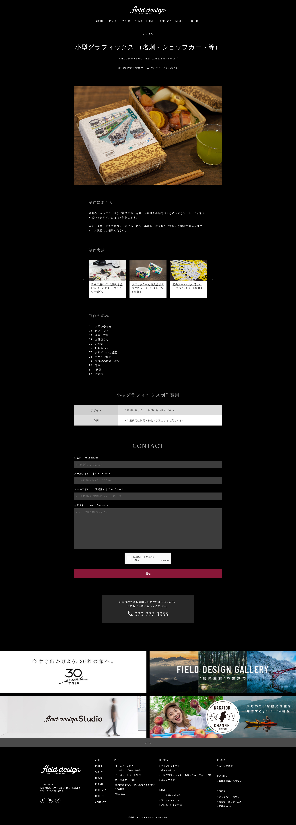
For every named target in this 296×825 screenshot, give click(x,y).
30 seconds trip (170, 800)
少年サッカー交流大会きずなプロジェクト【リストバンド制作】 (113, 287)
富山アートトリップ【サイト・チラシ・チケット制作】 (152, 286)
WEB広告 (120, 793)
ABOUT (99, 21)
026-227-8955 (150, 614)
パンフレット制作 (170, 765)
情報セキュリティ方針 (230, 801)
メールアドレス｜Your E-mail (92, 473)
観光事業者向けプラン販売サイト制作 (135, 784)
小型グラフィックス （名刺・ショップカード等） (186, 775)
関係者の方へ (226, 806)
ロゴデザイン (168, 779)
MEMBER (180, 21)
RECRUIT (151, 21)
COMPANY (165, 21)
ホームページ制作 (124, 765)
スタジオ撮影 (226, 765)
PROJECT (113, 21)
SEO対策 (120, 789)
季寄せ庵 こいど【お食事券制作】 (194, 286)
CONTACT (195, 21)
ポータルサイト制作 (125, 779)
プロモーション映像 (171, 804)
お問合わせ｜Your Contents (91, 505)
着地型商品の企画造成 (230, 781)
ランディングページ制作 (128, 770)
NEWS (138, 21)
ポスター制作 (168, 770)
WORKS (126, 21)
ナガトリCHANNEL (171, 795)
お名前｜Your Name (86, 457)
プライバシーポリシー (230, 796)
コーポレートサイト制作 (128, 775)
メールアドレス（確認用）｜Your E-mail (98, 489)
